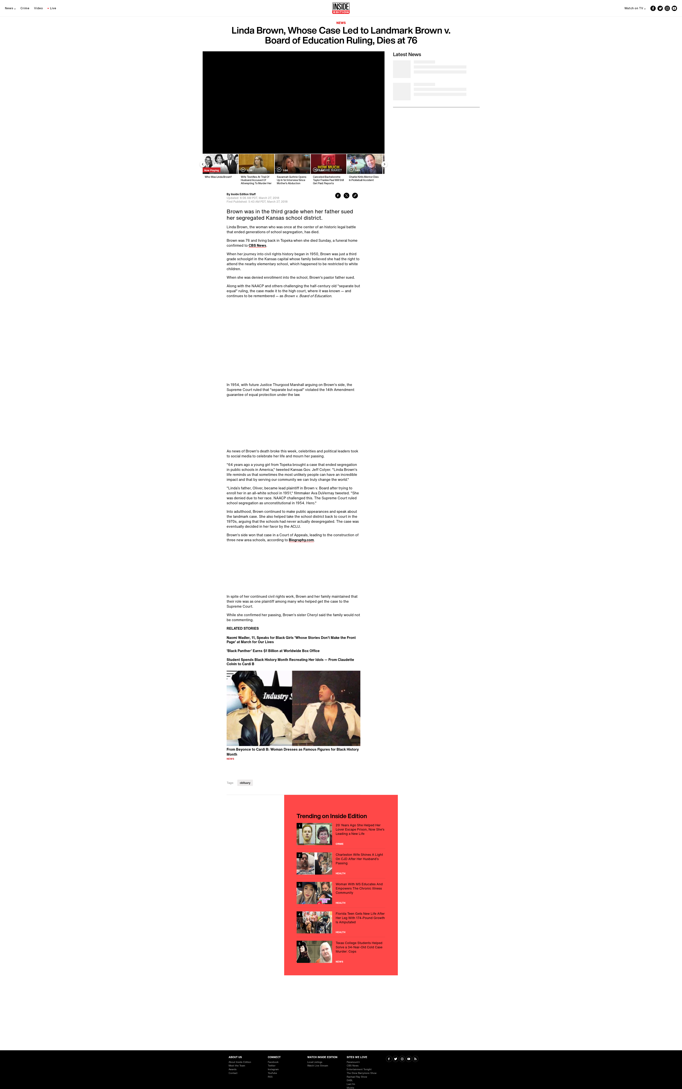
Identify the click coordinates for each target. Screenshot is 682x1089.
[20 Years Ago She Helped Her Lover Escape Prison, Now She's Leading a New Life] (341, 841)
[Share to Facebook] (338, 196)
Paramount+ (353, 1062)
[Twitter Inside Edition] (660, 8)
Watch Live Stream (317, 1065)
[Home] (341, 8)
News (9, 8)
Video (38, 8)
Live (53, 8)
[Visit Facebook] (389, 1059)
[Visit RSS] (415, 1059)
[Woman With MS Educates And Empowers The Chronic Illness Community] (341, 900)
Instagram (273, 1069)
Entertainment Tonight (359, 1069)
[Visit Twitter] (396, 1059)
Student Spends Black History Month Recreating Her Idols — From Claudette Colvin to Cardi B (290, 669)
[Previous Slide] (203, 164)
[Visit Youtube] (409, 1059)
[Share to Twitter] (346, 196)
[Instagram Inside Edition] (667, 8)
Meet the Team (237, 1065)
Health (340, 880)
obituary (245, 790)
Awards (233, 1069)
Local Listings (314, 1062)
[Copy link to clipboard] (355, 196)
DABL (350, 1080)
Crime (24, 8)
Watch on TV (633, 8)
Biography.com (301, 547)
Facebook (273, 1062)
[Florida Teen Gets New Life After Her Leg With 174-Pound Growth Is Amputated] (341, 929)
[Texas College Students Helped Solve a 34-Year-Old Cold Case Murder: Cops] (341, 959)
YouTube (272, 1073)
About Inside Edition (240, 1062)
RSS (270, 1077)
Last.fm (351, 1084)
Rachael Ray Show (357, 1077)
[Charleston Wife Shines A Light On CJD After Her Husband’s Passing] (341, 871)
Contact (233, 1073)
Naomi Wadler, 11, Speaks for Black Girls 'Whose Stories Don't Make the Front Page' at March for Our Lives (291, 647)
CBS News (257, 245)
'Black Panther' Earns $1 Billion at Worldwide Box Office (273, 658)
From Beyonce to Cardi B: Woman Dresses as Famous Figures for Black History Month (293, 759)
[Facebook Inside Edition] (653, 8)
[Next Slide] (384, 164)
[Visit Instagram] (402, 1059)
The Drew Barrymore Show (362, 1073)
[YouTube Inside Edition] (674, 8)
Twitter (271, 1065)
